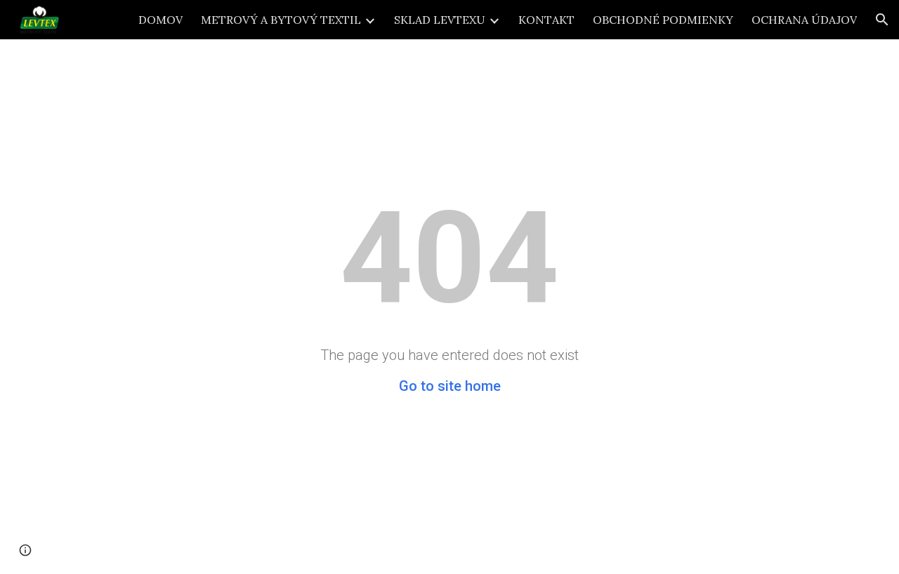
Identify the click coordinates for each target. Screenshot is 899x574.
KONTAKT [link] (546, 20)
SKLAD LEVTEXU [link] (439, 20)
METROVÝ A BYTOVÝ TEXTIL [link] (281, 20)
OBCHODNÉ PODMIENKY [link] (663, 20)
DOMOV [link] (160, 20)
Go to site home (450, 386)
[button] (882, 19)
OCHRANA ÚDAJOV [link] (804, 20)
